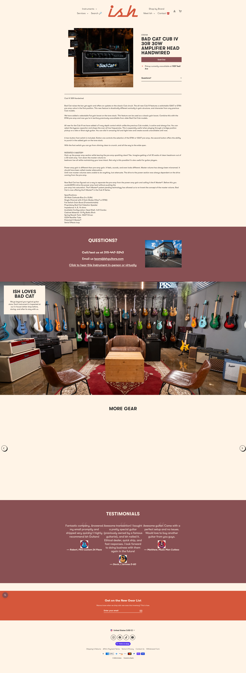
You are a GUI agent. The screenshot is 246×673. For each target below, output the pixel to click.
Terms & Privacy (128, 649)
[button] (5, 595)
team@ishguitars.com (109, 259)
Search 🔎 (96, 13)
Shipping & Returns (93, 649)
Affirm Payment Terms (111, 649)
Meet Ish (148, 13)
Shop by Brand (156, 8)
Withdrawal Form (153, 649)
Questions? (146, 78)
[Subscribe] (140, 610)
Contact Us (140, 649)
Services (81, 13)
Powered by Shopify (129, 658)
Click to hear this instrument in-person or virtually (103, 265)
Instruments (88, 8)
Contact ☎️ (164, 13)
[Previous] (4, 448)
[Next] (242, 448)
